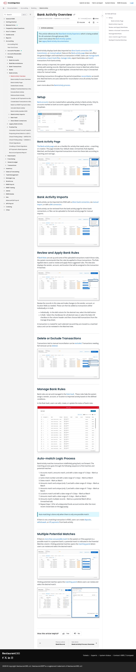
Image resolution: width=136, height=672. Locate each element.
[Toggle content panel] (102, 15)
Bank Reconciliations (16, 63)
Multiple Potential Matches (118, 40)
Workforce (9, 181)
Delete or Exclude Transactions (119, 30)
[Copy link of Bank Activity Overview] (74, 14)
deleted (55, 346)
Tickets (86, 655)
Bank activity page (78, 53)
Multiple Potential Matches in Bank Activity (21, 89)
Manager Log (10, 178)
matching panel (85, 544)
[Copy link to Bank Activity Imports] (71, 197)
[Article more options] (97, 22)
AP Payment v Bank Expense (18, 149)
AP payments (54, 522)
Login (132, 3)
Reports (8, 38)
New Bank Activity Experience (70, 34)
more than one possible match (56, 539)
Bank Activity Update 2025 (19, 111)
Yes (67, 633)
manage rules (66, 58)
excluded (78, 343)
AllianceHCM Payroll (12, 200)
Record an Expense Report (17, 153)
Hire (7, 197)
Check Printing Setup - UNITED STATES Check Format (20, 137)
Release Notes (10, 25)
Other (8, 210)
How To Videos (11, 31)
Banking (33, 8)
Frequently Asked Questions (15, 28)
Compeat (130, 655)
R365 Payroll (10, 184)
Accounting (24, 8)
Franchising (11, 159)
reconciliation (86, 76)
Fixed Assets (12, 156)
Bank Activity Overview (18, 76)
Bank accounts (42, 102)
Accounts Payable (14, 51)
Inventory (9, 168)
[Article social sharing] (89, 22)
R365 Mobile (10, 194)
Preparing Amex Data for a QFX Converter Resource (20, 133)
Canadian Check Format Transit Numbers (20, 130)
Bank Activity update (63, 39)
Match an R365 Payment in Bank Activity (21, 105)
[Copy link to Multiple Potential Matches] (79, 534)
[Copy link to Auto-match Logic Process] (79, 458)
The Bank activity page (45, 146)
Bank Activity (44, 8)
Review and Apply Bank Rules (118, 27)
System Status (105, 655)
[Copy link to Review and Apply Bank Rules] (82, 253)
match (91, 58)
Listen (97, 19)
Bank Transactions (15, 67)
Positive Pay (13, 127)
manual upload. (56, 53)
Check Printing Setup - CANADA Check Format (20, 140)
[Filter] (30, 14)
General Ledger (13, 162)
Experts (94, 655)
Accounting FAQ (13, 44)
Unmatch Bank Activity (18, 108)
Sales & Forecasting (12, 172)
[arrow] (107, 18)
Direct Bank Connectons (19, 121)
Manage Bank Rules (115, 34)
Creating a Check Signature (18, 146)
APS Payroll (9, 204)
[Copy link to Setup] (48, 97)
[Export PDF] (93, 22)
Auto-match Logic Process (117, 37)
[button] (15, 14)
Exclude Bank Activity (17, 92)
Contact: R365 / (119, 655)
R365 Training (10, 188)
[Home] (11, 3)
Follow (82, 22)
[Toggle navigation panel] (34, 16)
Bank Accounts (14, 60)
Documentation (12, 8)
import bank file (53, 58)
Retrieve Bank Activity (17, 95)
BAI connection (55, 204)
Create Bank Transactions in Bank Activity (21, 102)
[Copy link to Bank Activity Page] (63, 141)
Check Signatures (15, 143)
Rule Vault (14, 117)
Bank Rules (43, 258)
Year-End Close (13, 47)
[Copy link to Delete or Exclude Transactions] (84, 338)
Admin (8, 191)
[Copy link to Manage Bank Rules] (68, 389)
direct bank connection (80, 50)
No (79, 633)
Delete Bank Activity (17, 86)
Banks (11, 70)
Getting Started (11, 22)
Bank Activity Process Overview (21, 79)
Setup (111, 18)
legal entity (64, 507)
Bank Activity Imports (18, 114)
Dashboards (10, 35)
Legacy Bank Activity (16, 124)
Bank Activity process (62, 85)
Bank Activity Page (17, 82)
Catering (9, 207)
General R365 (10, 19)
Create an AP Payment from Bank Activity (21, 98)
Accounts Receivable (14, 54)
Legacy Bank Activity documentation (55, 41)
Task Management (12, 175)
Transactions (12, 165)
